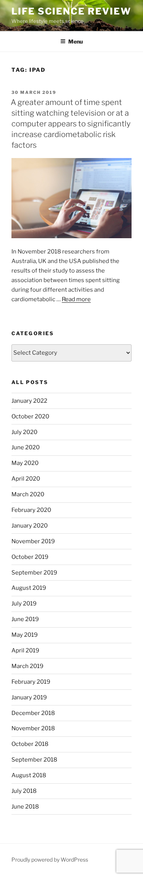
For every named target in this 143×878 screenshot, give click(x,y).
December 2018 (33, 713)
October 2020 (30, 416)
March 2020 (27, 494)
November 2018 (33, 728)
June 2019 (25, 619)
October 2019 (29, 557)
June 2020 (25, 447)
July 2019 (24, 603)
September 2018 (34, 759)
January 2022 (29, 400)
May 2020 (25, 463)
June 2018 (25, 806)
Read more (76, 299)
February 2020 (31, 510)
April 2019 (25, 650)
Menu (75, 41)
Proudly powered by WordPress (49, 859)
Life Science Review (71, 11)
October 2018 (29, 744)
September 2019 (34, 572)
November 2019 (33, 541)
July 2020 (24, 432)
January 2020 (29, 525)
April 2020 (25, 478)
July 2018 (24, 791)
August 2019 (28, 587)
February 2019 (30, 681)
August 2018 (28, 775)
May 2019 (24, 634)
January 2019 (29, 697)
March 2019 (27, 666)
